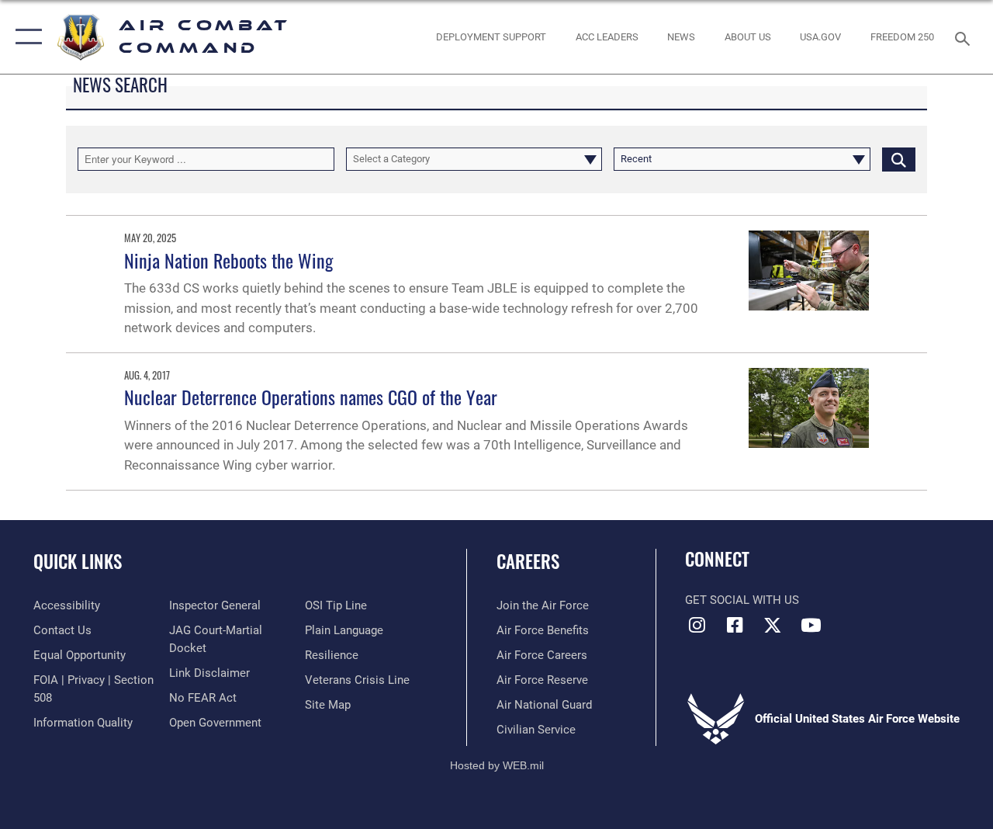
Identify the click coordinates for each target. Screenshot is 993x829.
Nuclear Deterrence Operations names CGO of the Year (310, 397)
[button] (25, 37)
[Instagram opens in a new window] (696, 624)
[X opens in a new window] (772, 624)
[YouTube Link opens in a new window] (810, 624)
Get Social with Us (742, 600)
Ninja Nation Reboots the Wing (228, 260)
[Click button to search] (898, 159)
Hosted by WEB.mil (497, 765)
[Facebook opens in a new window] (734, 624)
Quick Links (77, 561)
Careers (527, 561)
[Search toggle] (965, 37)
